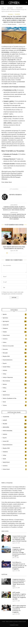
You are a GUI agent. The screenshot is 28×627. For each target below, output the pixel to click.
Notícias (14, 384)
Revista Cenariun (12, 24)
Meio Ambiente (14, 380)
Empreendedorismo (14, 359)
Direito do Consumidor (14, 345)
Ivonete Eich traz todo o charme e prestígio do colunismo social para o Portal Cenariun (19, 538)
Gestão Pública (14, 366)
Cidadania (14, 328)
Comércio (14, 338)
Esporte (14, 363)
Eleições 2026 (14, 356)
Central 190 (14, 324)
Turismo (14, 405)
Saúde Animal (14, 394)
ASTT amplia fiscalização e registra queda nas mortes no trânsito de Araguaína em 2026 (19, 596)
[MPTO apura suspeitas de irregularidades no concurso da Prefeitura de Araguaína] (6, 608)
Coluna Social (14, 335)
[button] (3, 240)
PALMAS (14, 423)
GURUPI (14, 420)
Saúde (14, 391)
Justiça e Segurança (14, 377)
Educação (14, 352)
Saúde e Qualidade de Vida (14, 398)
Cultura (14, 342)
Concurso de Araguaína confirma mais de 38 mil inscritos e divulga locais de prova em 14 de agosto (19, 551)
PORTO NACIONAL (14, 430)
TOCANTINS (14, 416)
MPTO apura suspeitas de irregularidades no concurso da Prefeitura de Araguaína (19, 609)
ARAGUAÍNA (14, 427)
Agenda (14, 314)
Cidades (14, 331)
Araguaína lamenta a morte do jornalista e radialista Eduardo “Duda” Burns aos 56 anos (18, 583)
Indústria (14, 370)
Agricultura (14, 317)
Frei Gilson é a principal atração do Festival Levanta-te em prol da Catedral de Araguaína (19, 566)
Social (14, 401)
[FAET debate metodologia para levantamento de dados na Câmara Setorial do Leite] (14, 236)
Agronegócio (10, 7)
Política (14, 387)
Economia (14, 349)
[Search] (26, 2)
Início (3, 7)
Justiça (14, 373)
